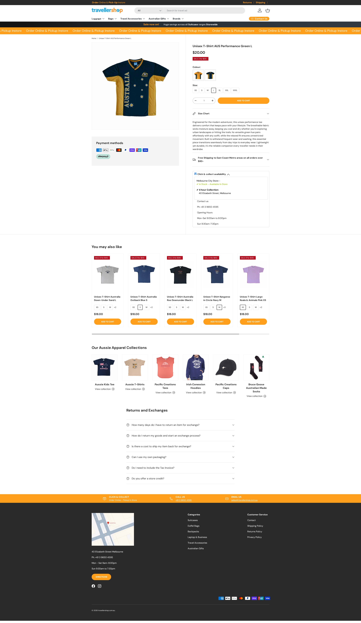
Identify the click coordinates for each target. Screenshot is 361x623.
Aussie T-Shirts (135, 384)
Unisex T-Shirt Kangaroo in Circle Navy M (216, 298)
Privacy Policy (254, 537)
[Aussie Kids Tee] (104, 367)
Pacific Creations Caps (226, 386)
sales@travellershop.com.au (244, 500)
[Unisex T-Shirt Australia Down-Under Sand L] (107, 274)
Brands (176, 18)
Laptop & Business (197, 537)
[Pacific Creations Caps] (226, 367)
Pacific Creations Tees (165, 386)
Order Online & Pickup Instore (44, 31)
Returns (247, 2)
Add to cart (243, 100)
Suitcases (193, 520)
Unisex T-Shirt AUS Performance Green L (115, 38)
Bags (111, 18)
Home (94, 38)
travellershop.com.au (106, 610)
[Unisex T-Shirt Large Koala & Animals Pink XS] (253, 274)
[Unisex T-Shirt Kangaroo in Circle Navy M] (216, 274)
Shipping (260, 2)
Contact (251, 520)
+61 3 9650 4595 (184, 500)
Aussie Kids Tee (104, 384)
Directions (101, 577)
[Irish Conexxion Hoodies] (195, 367)
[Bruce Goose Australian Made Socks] (256, 367)
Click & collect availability (211, 174)
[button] (268, 10)
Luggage (96, 18)
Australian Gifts (157, 18)
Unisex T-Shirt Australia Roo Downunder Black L (180, 298)
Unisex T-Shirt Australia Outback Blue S (143, 298)
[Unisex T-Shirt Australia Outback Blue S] (144, 274)
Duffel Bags (193, 525)
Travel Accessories (131, 18)
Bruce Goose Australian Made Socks (256, 388)
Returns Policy (254, 531)
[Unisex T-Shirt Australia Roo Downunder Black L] (180, 274)
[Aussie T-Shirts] (135, 367)
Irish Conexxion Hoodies (195, 386)
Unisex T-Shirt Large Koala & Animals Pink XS (253, 298)
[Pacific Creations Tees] (165, 367)
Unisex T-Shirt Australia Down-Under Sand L (107, 298)
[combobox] (189, 10)
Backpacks (193, 531)
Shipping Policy (255, 525)
